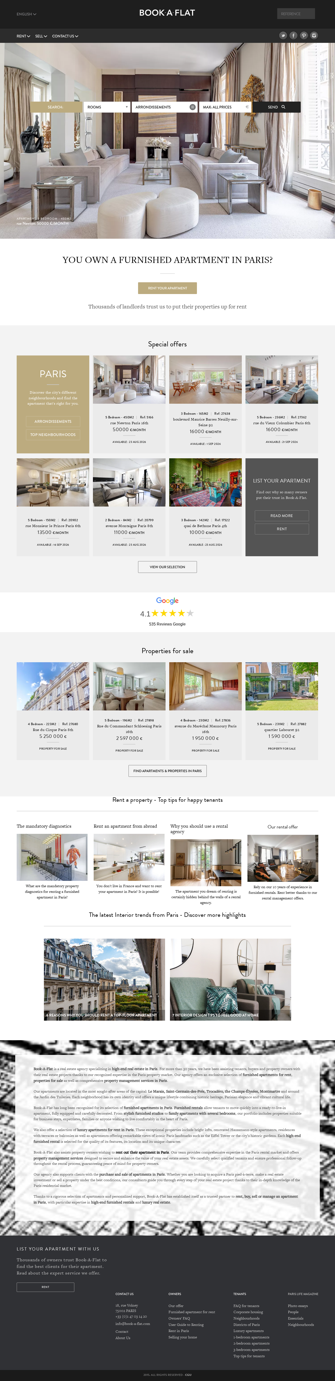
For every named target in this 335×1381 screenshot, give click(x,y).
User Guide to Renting (186, 1324)
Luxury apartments (248, 1330)
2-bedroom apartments (251, 1343)
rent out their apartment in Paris (142, 1152)
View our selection (167, 567)
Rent (22, 36)
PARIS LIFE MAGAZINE (303, 1294)
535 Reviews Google (167, 624)
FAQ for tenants (246, 1305)
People (293, 1311)
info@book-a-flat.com (133, 1323)
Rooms (94, 107)
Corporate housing (248, 1311)
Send (273, 107)
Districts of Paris (246, 1324)
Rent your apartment (167, 288)
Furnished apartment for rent (191, 1311)
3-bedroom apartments (251, 1349)
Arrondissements (153, 107)
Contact (122, 1331)
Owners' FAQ (179, 1318)
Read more (282, 516)
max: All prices (217, 107)
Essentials (295, 1318)
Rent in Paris (178, 1330)
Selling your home (182, 1337)
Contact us (63, 36)
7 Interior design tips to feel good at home (215, 1015)
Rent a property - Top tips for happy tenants (167, 799)
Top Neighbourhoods (53, 434)
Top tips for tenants (249, 1355)
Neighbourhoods (246, 1318)
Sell (39, 36)
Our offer (175, 1305)
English (25, 14)
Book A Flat (167, 16)
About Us (123, 1337)
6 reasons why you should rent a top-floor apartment (101, 1015)
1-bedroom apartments (251, 1337)
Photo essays (298, 1305)
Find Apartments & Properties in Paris (167, 770)
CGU (188, 1375)
